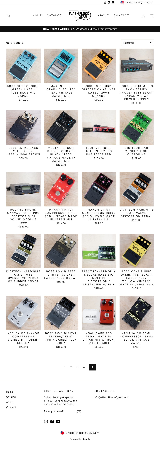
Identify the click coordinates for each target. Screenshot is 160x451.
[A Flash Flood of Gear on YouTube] (58, 421)
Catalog (54, 15)
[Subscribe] (79, 411)
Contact (121, 15)
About (103, 15)
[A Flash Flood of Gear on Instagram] (46, 421)
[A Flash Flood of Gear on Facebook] (52, 421)
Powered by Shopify (80, 439)
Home (37, 15)
